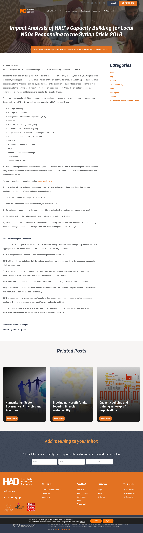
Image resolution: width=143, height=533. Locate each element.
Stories (113, 97)
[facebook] (84, 3)
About (112, 73)
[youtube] (92, 3)
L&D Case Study (116, 85)
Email (61, 529)
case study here (45, 181)
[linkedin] (100, 3)
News (41, 49)
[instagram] (96, 3)
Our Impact (114, 93)
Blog (111, 77)
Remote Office (68, 529)
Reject (108, 521)
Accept (96, 521)
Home (36, 49)
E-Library (113, 81)
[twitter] (88, 3)
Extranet (57, 529)
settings (82, 522)
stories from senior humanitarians (124, 101)
